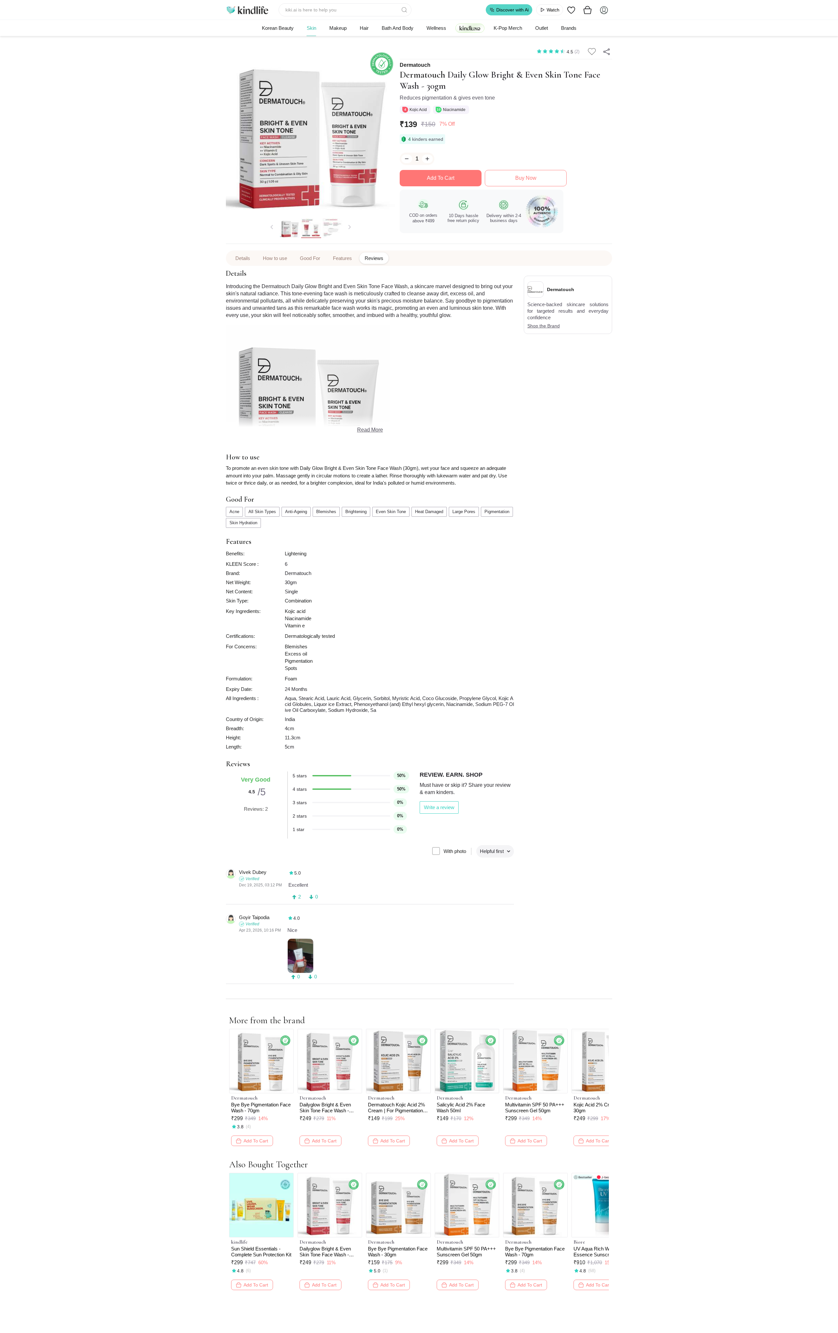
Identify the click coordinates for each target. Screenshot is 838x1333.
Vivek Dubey (252, 872)
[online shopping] (247, 10)
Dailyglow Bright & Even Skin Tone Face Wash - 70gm (325, 1108)
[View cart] (587, 10)
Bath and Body (397, 28)
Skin (311, 28)
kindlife (239, 1242)
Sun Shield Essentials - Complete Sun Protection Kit (261, 1251)
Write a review (439, 807)
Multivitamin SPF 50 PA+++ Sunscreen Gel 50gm (534, 1107)
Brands (568, 28)
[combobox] (345, 9)
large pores (463, 511)
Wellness (436, 28)
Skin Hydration (243, 522)
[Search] (404, 9)
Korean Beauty (278, 28)
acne (234, 511)
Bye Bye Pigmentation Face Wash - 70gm (261, 1107)
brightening (356, 511)
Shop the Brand (543, 325)
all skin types (262, 511)
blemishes (326, 511)
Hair (364, 28)
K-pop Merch (508, 28)
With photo (455, 851)
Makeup (338, 28)
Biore (579, 1242)
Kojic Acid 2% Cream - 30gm (598, 1107)
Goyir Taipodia (254, 917)
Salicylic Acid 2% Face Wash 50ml (461, 1107)
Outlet (541, 28)
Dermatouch (415, 65)
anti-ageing (296, 511)
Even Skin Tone (391, 511)
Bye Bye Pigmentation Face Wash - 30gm (398, 1251)
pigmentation (496, 511)
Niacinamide (454, 109)
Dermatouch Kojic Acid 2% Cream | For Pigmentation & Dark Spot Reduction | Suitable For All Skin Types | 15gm (398, 1108)
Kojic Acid (419, 109)
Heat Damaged (429, 511)
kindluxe (470, 28)
